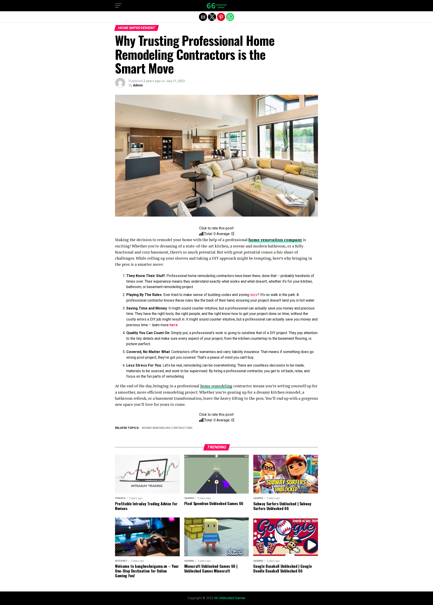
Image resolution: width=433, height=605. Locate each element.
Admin (138, 85)
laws (254, 295)
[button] (118, 5)
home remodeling (216, 385)
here (174, 325)
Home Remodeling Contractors (167, 428)
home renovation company (275, 239)
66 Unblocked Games (229, 598)
